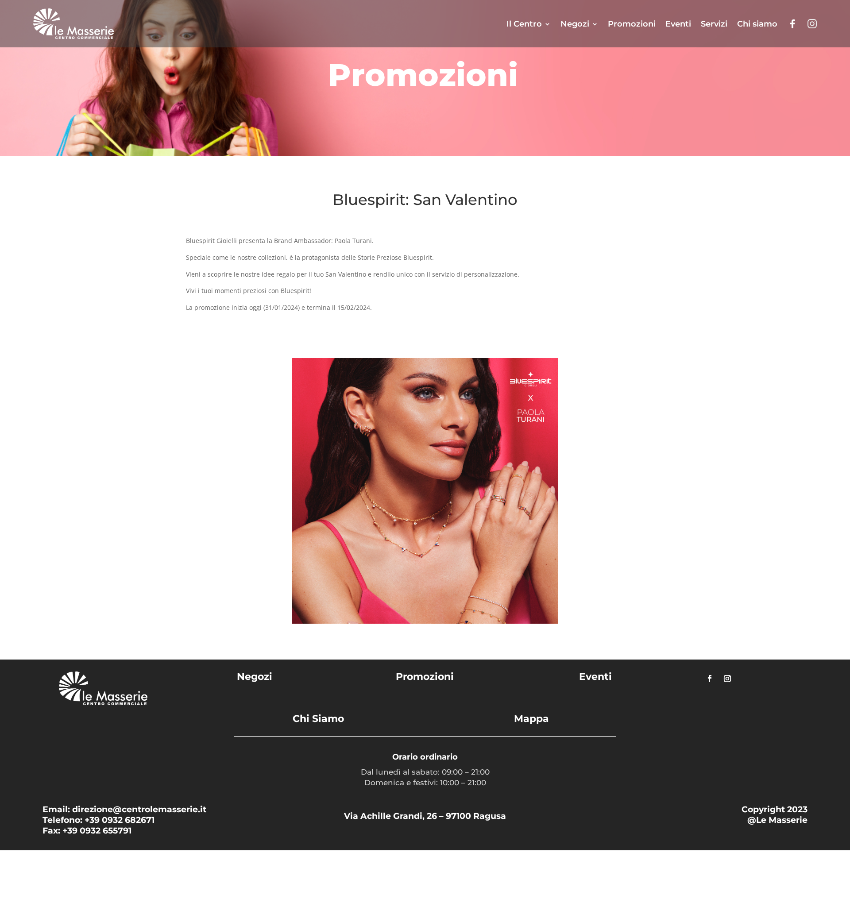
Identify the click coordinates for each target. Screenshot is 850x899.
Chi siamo (757, 24)
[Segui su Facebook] (710, 678)
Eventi (678, 24)
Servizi (714, 24)
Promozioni (632, 24)
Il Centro (524, 24)
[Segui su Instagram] (727, 678)
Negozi (574, 24)
